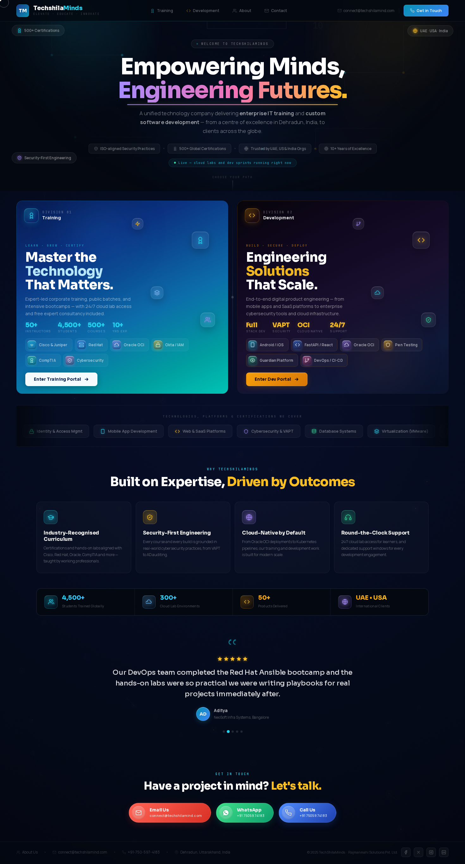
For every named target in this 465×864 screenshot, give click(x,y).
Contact (279, 10)
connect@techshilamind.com (369, 10)
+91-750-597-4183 (144, 852)
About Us (30, 852)
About (245, 10)
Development (206, 10)
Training (165, 10)
